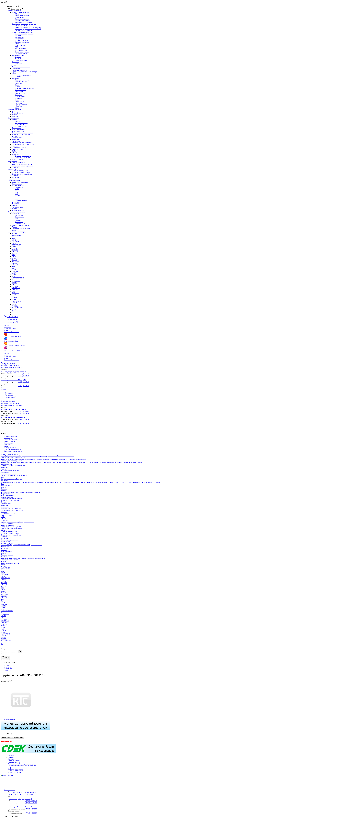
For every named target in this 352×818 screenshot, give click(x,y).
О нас (6, 358)
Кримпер (18, 57)
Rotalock (18, 121)
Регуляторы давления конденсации (23, 144)
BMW (13, 238)
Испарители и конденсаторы (21, 134)
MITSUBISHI (16, 281)
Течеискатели (19, 101)
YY (16, 199)
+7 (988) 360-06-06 (23, 382)
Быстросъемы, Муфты (22, 80)
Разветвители (16, 141)
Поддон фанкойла (17, 113)
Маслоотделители (17, 138)
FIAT (13, 255)
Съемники (18, 58)
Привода (14, 114)
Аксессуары (8, 667)
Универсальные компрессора (24, 30)
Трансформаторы (20, 223)
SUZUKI (14, 304)
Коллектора (19, 91)
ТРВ (16, 47)
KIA (13, 268)
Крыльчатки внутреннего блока (22, 174)
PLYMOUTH (16, 288)
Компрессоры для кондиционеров (22, 166)
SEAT (13, 296)
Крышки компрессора (22, 19)
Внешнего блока (17, 184)
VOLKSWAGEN (17, 307)
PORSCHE (15, 291)
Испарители (19, 35)
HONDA (14, 260)
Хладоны (18, 76)
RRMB (17, 195)
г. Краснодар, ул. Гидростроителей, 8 (13, 372)
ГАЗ (13, 311)
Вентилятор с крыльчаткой (20, 182)
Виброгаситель (16, 128)
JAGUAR (15, 265)
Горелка (17, 86)
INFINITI (15, 263)
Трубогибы (18, 103)
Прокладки (15, 139)
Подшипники (19, 17)
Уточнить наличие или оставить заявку (12, 737)
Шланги (18, 108)
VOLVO (14, 309)
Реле (16, 218)
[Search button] (20, 651)
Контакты (7, 353)
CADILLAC (15, 241)
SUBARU (15, 302)
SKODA (14, 298)
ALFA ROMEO (16, 235)
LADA (14, 269)
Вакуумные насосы (21, 81)
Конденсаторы (19, 37)
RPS (16, 194)
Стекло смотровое (17, 149)
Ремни (17, 43)
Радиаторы (18, 63)
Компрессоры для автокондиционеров (24, 24)
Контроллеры (19, 217)
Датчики (14, 227)
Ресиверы (15, 146)
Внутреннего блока (18, 185)
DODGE (14, 253)
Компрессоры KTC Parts (23, 25)
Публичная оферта (10, 356)
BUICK (14, 240)
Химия (14, 73)
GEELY (14, 258)
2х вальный (19, 187)
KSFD (17, 189)
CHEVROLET (16, 245)
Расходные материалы (22, 42)
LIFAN (14, 274)
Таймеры (18, 220)
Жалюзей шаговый (21, 200)
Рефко (17, 100)
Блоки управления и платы (20, 225)
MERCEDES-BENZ (18, 278)
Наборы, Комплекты (21, 40)
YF (16, 197)
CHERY (14, 243)
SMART (14, 299)
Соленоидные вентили (19, 147)
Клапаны (14, 136)
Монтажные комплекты (19, 70)
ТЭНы (14, 151)
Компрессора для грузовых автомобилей (28, 27)
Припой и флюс (20, 96)
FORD (14, 256)
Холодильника (16, 177)
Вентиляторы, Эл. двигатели (24, 34)
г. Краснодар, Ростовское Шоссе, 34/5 (13, 380)
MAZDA (14, 276)
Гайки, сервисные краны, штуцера (22, 133)
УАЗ (13, 314)
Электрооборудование (22, 52)
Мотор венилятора (17, 207)
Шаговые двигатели (18, 210)
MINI (13, 279)
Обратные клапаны (21, 123)
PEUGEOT (15, 286)
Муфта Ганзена (20, 93)
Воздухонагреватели (18, 129)
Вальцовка (18, 83)
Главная (6, 665)
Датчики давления (21, 53)
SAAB (14, 294)
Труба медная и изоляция (23, 156)
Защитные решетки (18, 159)
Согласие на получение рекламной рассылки (22, 765)
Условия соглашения (14, 772)
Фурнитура (15, 154)
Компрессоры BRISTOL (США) (22, 164)
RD (16, 190)
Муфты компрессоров (22, 15)
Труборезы (18, 106)
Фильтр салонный (21, 50)
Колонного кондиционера (20, 171)
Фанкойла (15, 175)
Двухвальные (16, 202)
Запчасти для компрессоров (20, 12)
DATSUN (15, 251)
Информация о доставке (15, 769)
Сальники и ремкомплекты (23, 22)
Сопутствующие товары (23, 75)
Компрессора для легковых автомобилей (28, 29)
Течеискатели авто (21, 60)
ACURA (14, 233)
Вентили (14, 119)
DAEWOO (15, 250)
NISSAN (14, 283)
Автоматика (15, 213)
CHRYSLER (16, 246)
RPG (16, 192)
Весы (17, 85)
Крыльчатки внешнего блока (21, 172)
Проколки (18, 98)
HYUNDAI (15, 261)
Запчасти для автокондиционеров (22, 32)
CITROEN (15, 248)
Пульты (14, 230)
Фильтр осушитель (21, 48)
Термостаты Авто (20, 45)
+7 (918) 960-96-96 (23, 386)
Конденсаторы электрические (21, 228)
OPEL (13, 284)
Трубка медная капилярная (23, 157)
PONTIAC (15, 289)
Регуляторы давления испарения (22, 142)
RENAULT (15, 293)
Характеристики (9, 719)
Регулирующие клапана (22, 20)
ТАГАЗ (14, 312)
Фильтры (14, 152)
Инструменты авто (18, 55)
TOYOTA (15, 306)
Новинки (11, 759)
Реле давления (19, 124)
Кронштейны (16, 68)
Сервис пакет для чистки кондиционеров (25, 72)
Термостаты (19, 222)
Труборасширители (21, 105)
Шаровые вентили (21, 126)
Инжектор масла (20, 90)
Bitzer (13, 111)
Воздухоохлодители (18, 131)
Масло (17, 14)
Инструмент (15, 78)
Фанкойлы (15, 116)
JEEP (13, 266)
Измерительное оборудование (24, 88)
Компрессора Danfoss (18, 162)
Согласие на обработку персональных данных (22, 764)
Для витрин (15, 203)
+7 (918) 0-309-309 (23, 376)
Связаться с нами (9, 790)
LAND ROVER (16, 271)
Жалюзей (15, 205)
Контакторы (19, 215)
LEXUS (14, 273)
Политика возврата (14, 760)
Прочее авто (15, 62)
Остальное (18, 95)
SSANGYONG (16, 301)
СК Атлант (15, 167)
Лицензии (7, 355)
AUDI (13, 236)
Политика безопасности (11, 360)
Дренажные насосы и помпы (21, 67)
